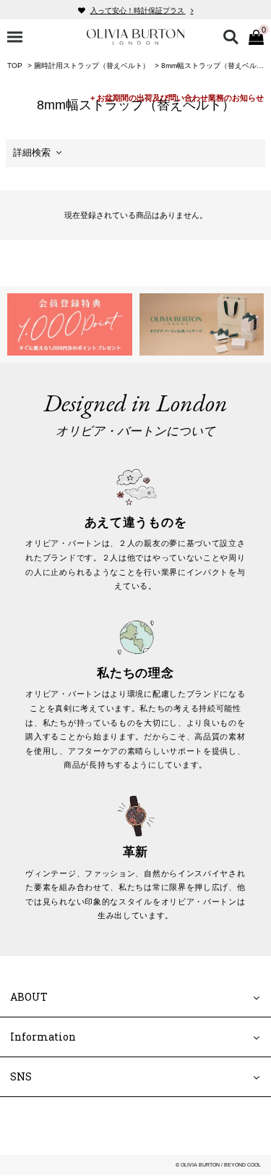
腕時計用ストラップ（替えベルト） (92, 66)
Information (43, 1037)
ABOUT (29, 997)
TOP (14, 66)
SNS (21, 1077)
